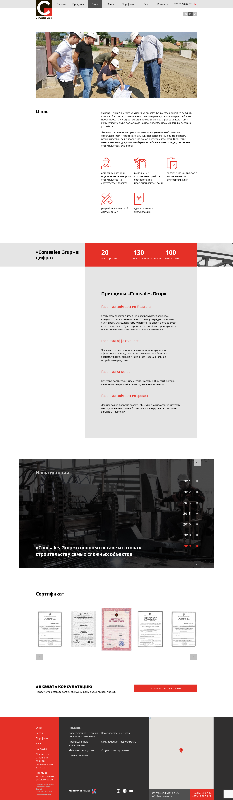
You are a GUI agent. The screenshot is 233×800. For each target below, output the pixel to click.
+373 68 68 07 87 (182, 4)
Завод (110, 4)
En (195, 14)
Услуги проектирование (115, 750)
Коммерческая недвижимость (118, 741)
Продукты (78, 4)
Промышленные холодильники (78, 743)
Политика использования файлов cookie (45, 776)
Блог (146, 4)
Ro (186, 14)
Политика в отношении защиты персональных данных (44, 761)
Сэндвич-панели (78, 755)
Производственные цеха (115, 733)
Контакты (162, 4)
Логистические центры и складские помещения (83, 734)
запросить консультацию (166, 688)
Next (197, 564)
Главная (61, 4)
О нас (95, 4)
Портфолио (128, 4)
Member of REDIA (79, 790)
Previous (197, 462)
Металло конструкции (81, 750)
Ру (190, 14)
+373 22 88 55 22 (201, 796)
